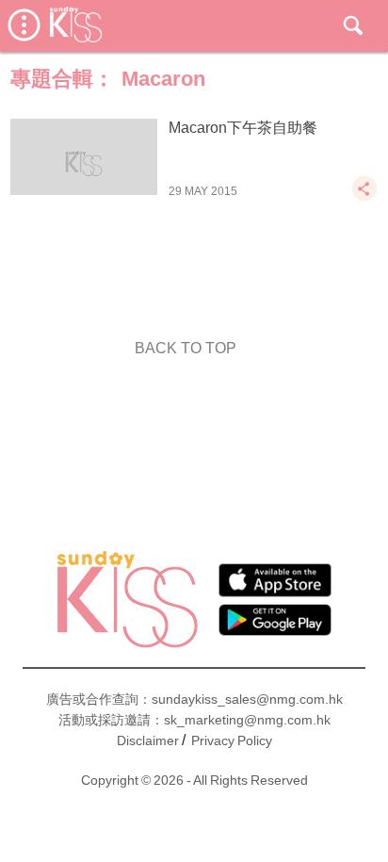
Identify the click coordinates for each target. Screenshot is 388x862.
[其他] (364, 197)
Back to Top (185, 348)
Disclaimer (148, 740)
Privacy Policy (231, 740)
